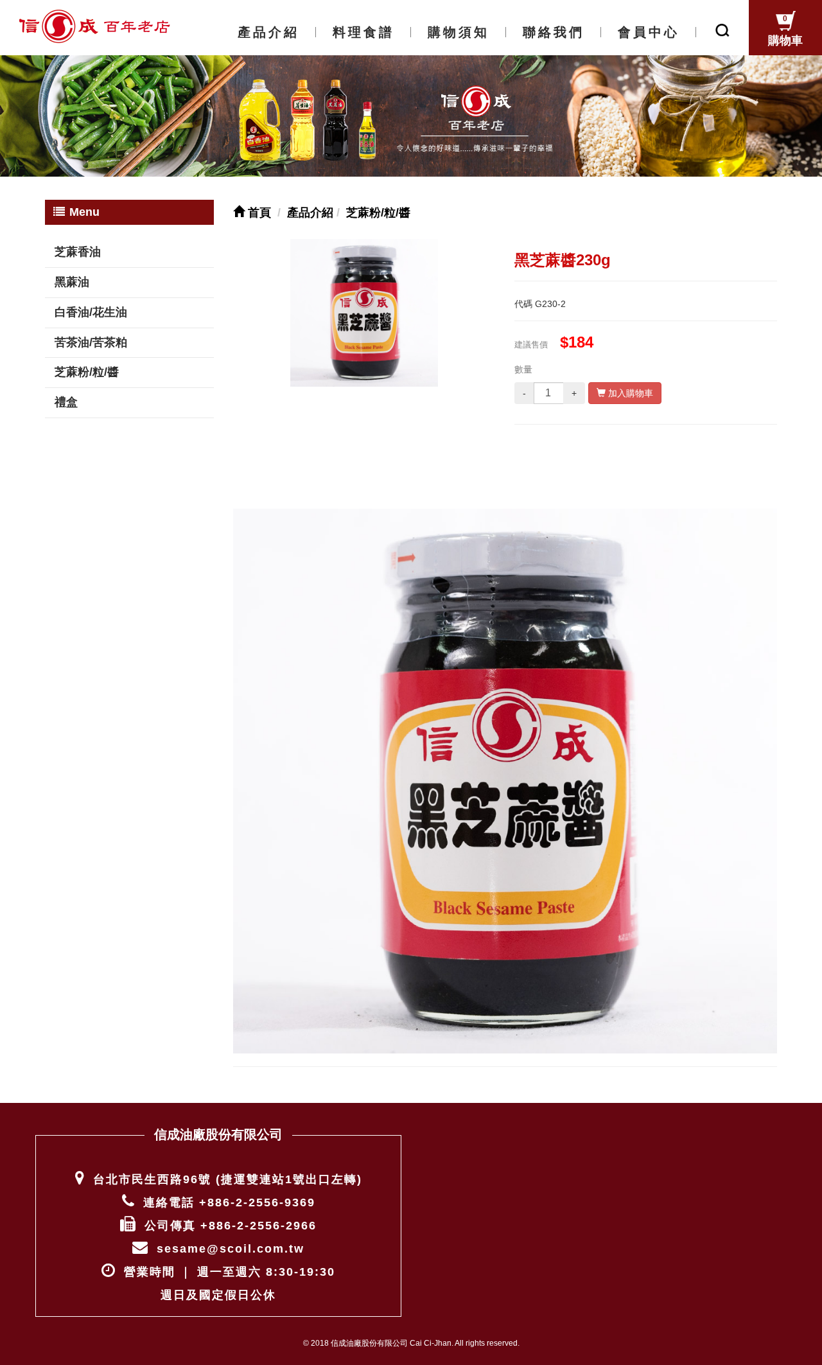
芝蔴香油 (78, 251)
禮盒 (66, 402)
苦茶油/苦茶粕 (91, 342)
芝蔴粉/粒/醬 (87, 371)
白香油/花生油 (91, 312)
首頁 (258, 212)
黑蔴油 (72, 282)
